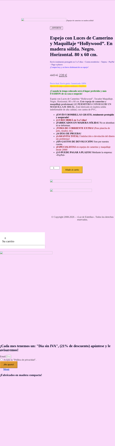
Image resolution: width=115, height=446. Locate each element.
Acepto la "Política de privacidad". (19, 360)
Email (3, 356)
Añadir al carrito (72, 170)
